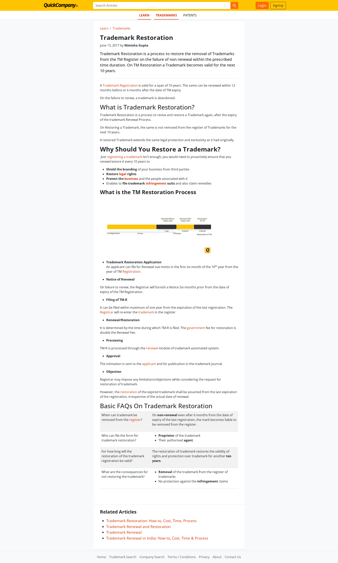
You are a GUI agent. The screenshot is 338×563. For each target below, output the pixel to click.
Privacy (204, 557)
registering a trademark (124, 157)
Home (101, 557)
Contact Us (233, 557)
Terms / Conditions (182, 557)
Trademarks (166, 15)
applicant (149, 364)
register (135, 420)
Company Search (152, 557)
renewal (152, 348)
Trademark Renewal (124, 532)
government (196, 328)
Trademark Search (122, 557)
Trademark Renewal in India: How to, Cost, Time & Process (157, 538)
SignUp (278, 5)
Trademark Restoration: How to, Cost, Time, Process (151, 520)
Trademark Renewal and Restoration (138, 526)
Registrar (106, 312)
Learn (144, 15)
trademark (146, 312)
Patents (190, 15)
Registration (131, 271)
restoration (128, 392)
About (217, 557)
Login (262, 5)
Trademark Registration (120, 85)
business (131, 179)
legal (122, 174)
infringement (156, 183)
